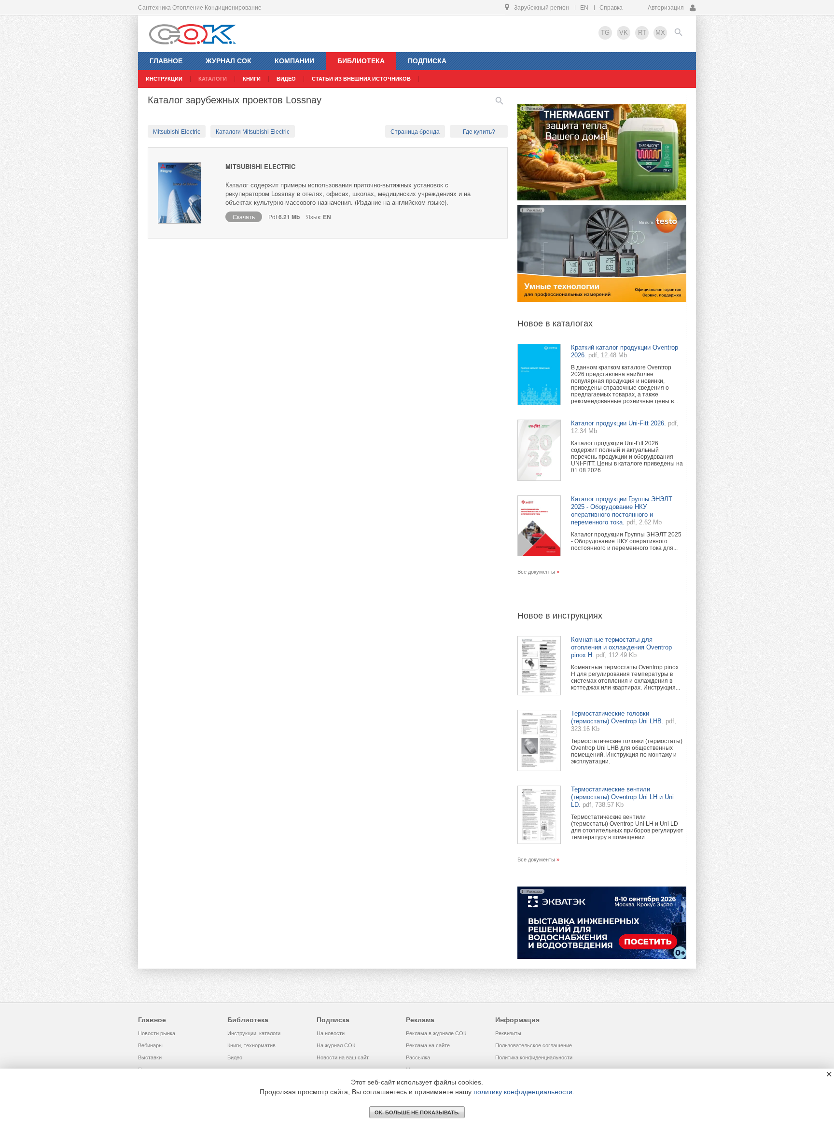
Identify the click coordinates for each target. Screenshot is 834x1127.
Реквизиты (508, 1033)
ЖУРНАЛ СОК (228, 61)
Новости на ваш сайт (343, 1057)
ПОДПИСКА (427, 61)
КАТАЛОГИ (212, 79)
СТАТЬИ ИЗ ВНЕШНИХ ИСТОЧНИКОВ (361, 79)
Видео (234, 1057)
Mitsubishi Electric (176, 131)
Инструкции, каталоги (253, 1033)
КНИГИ (252, 79)
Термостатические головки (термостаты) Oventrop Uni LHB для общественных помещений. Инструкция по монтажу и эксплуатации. (626, 751)
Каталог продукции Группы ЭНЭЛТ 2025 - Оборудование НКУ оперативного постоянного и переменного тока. (621, 510)
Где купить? (479, 131)
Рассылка (418, 1057)
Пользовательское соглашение (533, 1045)
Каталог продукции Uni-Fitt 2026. (618, 423)
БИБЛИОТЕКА (361, 61)
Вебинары (150, 1045)
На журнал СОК (336, 1045)
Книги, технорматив (251, 1045)
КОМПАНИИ (294, 61)
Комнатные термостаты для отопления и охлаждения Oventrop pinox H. (621, 647)
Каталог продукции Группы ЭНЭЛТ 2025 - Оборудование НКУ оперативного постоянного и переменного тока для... (626, 541)
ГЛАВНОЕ (166, 61)
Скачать (244, 216)
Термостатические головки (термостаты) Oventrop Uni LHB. (617, 717)
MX (660, 32)
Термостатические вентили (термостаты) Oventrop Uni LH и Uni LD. (622, 797)
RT (642, 32)
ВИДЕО (286, 79)
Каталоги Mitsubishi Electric (253, 131)
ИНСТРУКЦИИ (164, 79)
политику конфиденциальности (522, 1092)
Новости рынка (156, 1033)
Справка (611, 7)
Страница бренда (415, 131)
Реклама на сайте (428, 1045)
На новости (331, 1033)
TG (605, 32)
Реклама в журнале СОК (436, 1033)
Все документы (536, 572)
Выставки (150, 1057)
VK (623, 32)
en (584, 7)
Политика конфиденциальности (533, 1057)
